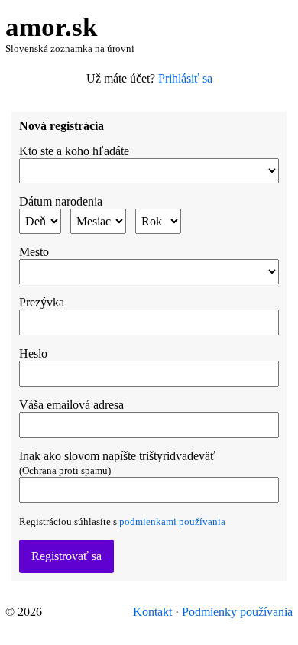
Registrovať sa (66, 555)
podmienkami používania (172, 521)
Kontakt (152, 611)
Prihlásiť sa (185, 78)
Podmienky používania (237, 611)
